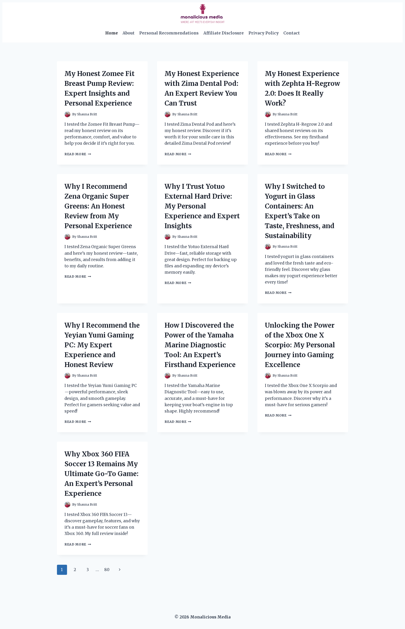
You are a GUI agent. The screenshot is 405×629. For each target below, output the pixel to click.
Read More (77, 154)
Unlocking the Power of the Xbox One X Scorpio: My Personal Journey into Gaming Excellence (300, 345)
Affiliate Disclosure (223, 33)
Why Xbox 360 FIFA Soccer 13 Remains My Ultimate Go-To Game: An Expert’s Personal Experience (101, 474)
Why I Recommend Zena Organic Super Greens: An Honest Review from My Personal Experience (98, 206)
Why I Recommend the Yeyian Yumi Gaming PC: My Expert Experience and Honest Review (102, 345)
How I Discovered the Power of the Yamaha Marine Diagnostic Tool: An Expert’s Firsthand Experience (200, 345)
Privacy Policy (263, 33)
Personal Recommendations (169, 33)
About (129, 33)
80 (106, 569)
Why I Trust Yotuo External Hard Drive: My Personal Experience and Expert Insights (202, 206)
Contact (291, 33)
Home (111, 33)
